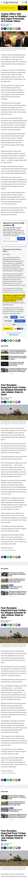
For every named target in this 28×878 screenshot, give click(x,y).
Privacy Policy (15, 241)
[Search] (24, 2)
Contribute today (22, 7)
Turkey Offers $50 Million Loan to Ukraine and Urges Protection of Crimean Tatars (13, 17)
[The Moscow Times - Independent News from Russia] (10, 2)
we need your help (19, 292)
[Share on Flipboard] (16, 28)
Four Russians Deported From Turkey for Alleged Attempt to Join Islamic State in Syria (13, 390)
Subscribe (21, 238)
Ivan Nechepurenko (7, 397)
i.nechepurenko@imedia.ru (9, 550)
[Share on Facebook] (2, 28)
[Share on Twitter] (5, 28)
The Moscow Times (7, 24)
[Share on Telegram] (8, 28)
